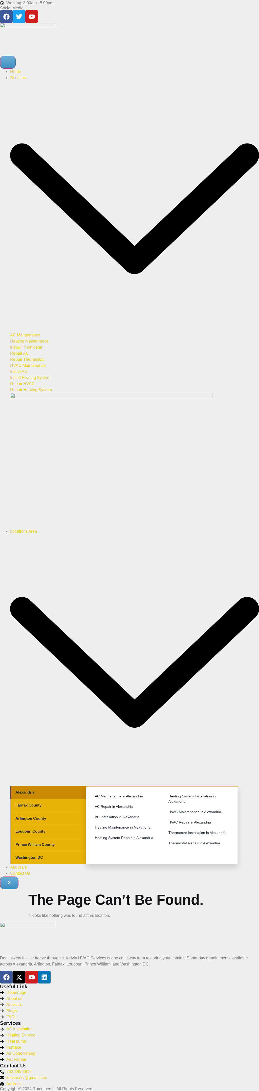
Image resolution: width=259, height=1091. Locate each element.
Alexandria (24, 792)
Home (15, 71)
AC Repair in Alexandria (114, 806)
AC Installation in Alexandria (117, 817)
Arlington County (30, 818)
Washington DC (29, 857)
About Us (18, 867)
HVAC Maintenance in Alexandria (194, 812)
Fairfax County (28, 805)
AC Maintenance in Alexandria (119, 796)
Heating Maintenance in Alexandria (122, 827)
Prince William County (35, 844)
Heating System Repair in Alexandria (124, 838)
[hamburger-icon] (8, 62)
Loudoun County (30, 831)
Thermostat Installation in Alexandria (197, 833)
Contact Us (20, 873)
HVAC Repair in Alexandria (189, 822)
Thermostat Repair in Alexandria (194, 843)
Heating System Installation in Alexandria (192, 798)
